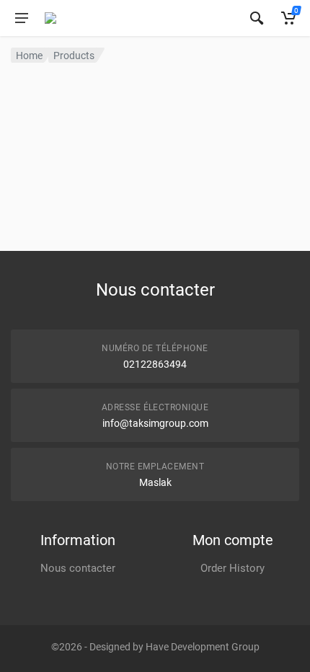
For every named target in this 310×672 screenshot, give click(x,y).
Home (29, 55)
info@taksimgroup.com (155, 423)
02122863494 (155, 364)
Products (73, 55)
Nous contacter (77, 568)
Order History (232, 568)
